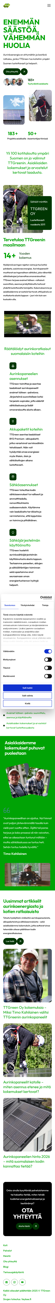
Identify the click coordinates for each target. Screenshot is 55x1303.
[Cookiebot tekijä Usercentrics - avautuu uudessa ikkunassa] (40, 598)
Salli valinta (27, 695)
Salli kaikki (27, 688)
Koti (5, 1245)
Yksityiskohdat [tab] (27, 605)
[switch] (48, 659)
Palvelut (7, 1250)
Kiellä (27, 703)
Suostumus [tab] (9, 605)
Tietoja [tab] (45, 605)
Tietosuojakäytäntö (13, 1272)
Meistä (6, 1255)
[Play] (27, 324)
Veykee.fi (26, 1299)
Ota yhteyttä (10, 1261)
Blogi (5, 1266)
